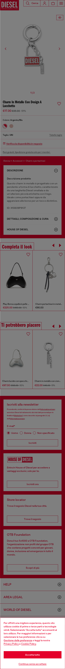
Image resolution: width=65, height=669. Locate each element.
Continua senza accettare (32, 664)
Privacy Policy (11, 643)
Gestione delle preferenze (18, 640)
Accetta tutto (32, 654)
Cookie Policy (28, 643)
